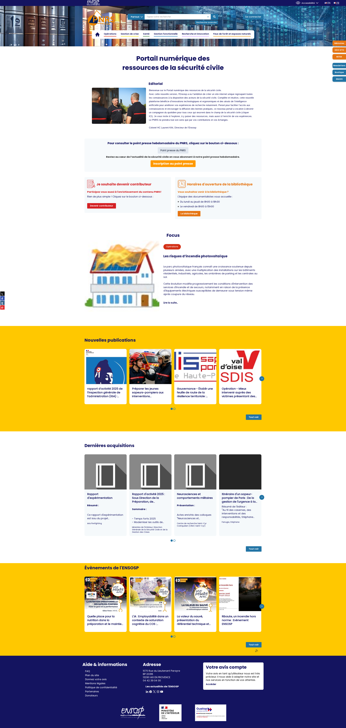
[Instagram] (158, 691)
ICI (150, 116)
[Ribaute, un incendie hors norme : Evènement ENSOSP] (240, 604)
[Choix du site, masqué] (316, 2)
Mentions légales (95, 683)
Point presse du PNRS (173, 150)
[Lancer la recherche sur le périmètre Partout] (214, 16)
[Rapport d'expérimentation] (105, 495)
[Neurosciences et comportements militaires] (195, 495)
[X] (154, 691)
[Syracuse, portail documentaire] (101, 18)
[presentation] (261, 378)
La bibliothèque (189, 213)
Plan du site (92, 675)
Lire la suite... (170, 302)
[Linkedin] (147, 691)
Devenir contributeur (101, 205)
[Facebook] (150, 691)
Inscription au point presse (173, 163)
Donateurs (91, 695)
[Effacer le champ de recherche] (208, 16)
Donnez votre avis (96, 679)
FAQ (87, 671)
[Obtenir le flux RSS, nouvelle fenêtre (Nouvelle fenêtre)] (256, 651)
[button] (172, 409)
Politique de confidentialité (101, 687)
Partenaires (92, 691)
